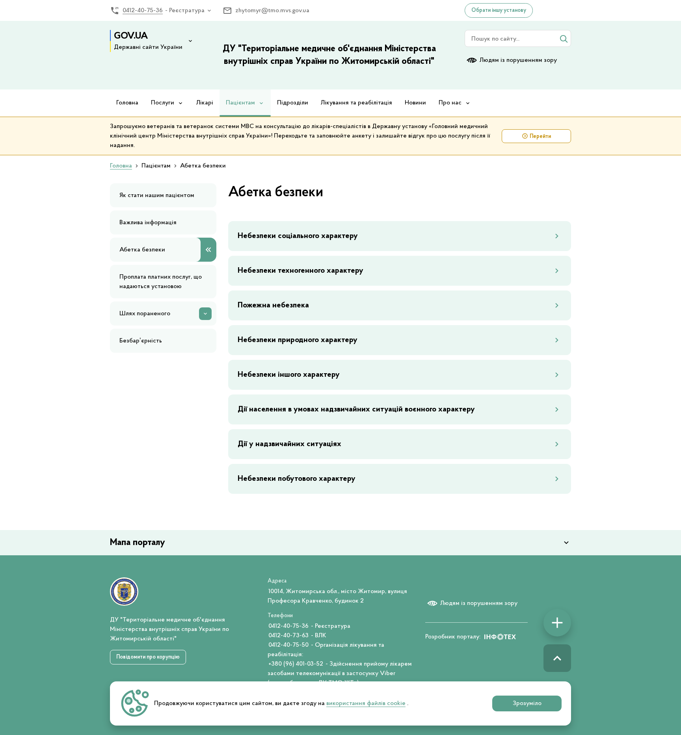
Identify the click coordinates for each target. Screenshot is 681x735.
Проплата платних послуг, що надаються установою (160, 282)
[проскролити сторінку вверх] (557, 658)
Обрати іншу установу (498, 10)
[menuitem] (127, 103)
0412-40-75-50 (288, 645)
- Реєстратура (185, 10)
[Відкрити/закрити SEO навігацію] (557, 622)
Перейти (540, 137)
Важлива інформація (148, 223)
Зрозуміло (527, 703)
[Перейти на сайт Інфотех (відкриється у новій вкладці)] (500, 637)
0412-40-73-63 (288, 636)
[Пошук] (563, 38)
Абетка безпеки (142, 250)
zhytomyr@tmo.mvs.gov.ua (272, 10)
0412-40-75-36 (143, 10)
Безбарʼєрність (140, 341)
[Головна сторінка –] (124, 591)
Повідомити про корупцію (148, 657)
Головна (121, 166)
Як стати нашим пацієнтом (156, 195)
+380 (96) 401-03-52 (295, 664)
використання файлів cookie (366, 703)
